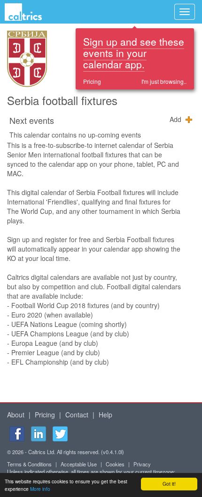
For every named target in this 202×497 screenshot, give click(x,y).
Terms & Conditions (29, 464)
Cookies (115, 464)
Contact (76, 414)
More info (40, 488)
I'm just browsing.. (163, 81)
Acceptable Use (79, 464)
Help (105, 414)
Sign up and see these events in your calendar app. (133, 52)
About (15, 414)
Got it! (169, 483)
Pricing (92, 81)
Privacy (142, 464)
